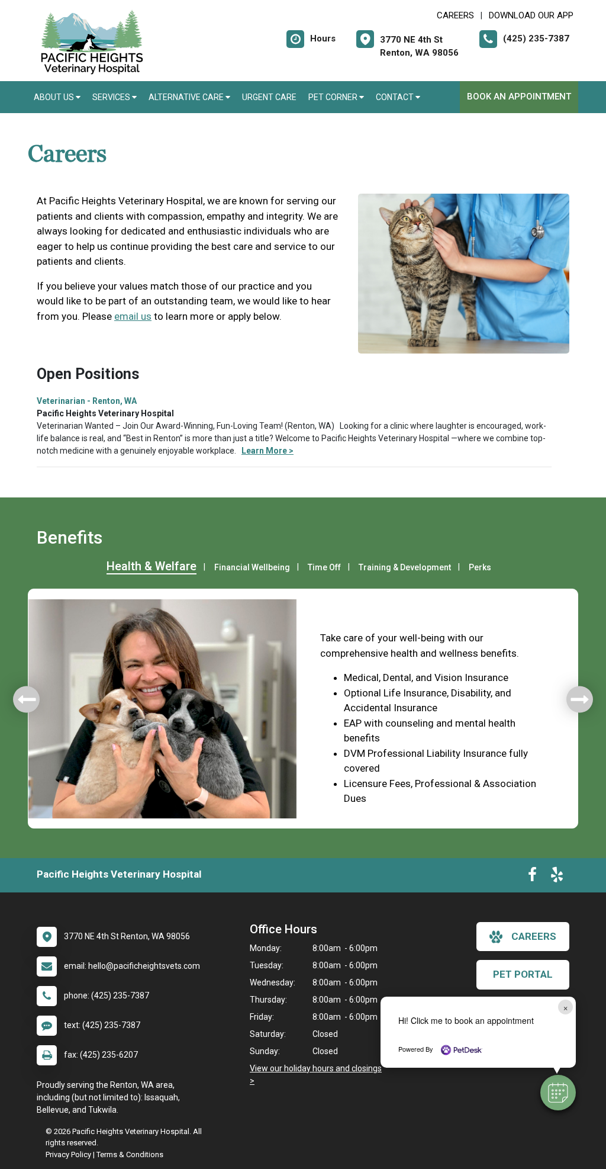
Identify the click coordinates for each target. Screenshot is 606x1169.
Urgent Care (269, 97)
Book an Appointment (519, 96)
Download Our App (531, 15)
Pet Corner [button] (333, 97)
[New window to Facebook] (532, 877)
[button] (558, 1092)
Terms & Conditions (129, 1154)
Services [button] (112, 97)
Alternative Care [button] (187, 97)
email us (133, 316)
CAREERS (455, 15)
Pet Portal (523, 974)
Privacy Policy (68, 1154)
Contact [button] (395, 97)
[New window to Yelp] (556, 877)
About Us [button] (55, 97)
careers (533, 936)
